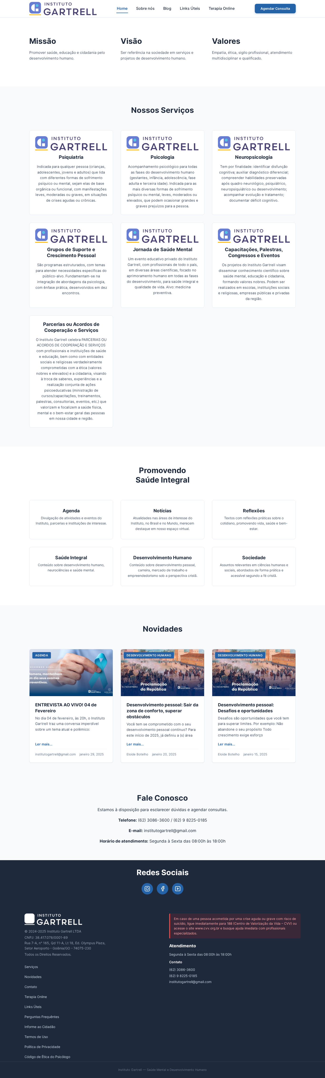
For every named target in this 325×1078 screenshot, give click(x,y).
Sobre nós (145, 8)
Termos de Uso (36, 1037)
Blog (167, 8)
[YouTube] (177, 888)
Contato (31, 987)
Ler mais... (43, 744)
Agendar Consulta (275, 8)
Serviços (31, 967)
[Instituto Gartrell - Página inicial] (63, 8)
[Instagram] (147, 888)
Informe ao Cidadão (40, 1027)
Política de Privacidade (42, 1047)
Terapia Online (222, 8)
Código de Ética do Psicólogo (47, 1057)
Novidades (33, 977)
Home (122, 8)
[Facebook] (162, 888)
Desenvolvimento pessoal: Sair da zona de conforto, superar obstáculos (162, 710)
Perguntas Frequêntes (42, 1017)
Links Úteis (190, 8)
